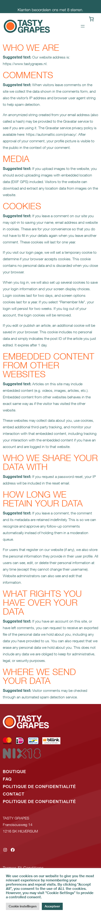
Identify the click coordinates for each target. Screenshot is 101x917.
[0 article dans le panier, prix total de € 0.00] (91, 19)
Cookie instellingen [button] (23, 906)
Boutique (14, 771)
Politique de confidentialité (39, 786)
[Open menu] (82, 26)
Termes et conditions (23, 867)
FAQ (7, 779)
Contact (13, 794)
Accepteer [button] (52, 906)
